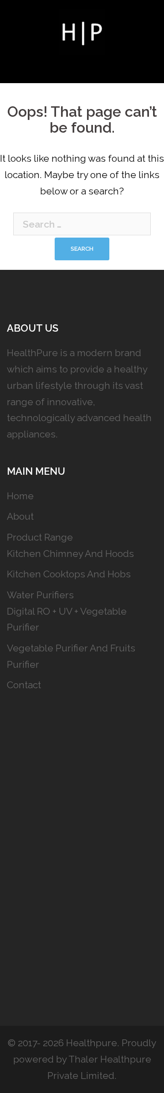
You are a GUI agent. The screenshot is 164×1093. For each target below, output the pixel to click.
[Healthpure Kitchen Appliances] (82, 30)
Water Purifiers (40, 595)
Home (20, 496)
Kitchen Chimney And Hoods (70, 553)
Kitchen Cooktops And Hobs (69, 574)
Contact (24, 685)
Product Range (40, 537)
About (20, 516)
